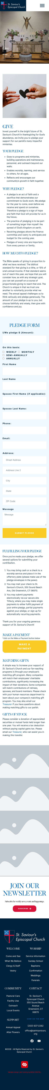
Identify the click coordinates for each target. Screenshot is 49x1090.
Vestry (13, 970)
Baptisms (35, 965)
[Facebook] (32, 1040)
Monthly (28, 352)
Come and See (13, 956)
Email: (6, 438)
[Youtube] (39, 1040)
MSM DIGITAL (35, 1072)
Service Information (35, 956)
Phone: (7, 423)
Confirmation (35, 970)
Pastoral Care (13, 996)
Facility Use (13, 1000)
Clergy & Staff (13, 965)
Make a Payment (24, 646)
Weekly (11, 352)
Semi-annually (16, 355)
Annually (13, 358)
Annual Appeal (13, 1027)
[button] (42, 5)
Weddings (35, 975)
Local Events (13, 1010)
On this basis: (11, 347)
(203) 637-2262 (36, 1025)
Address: (8, 453)
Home (5, 54)
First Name (9, 364)
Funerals (35, 980)
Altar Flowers (13, 1032)
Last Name (9, 379)
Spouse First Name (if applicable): (24, 394)
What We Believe (13, 961)
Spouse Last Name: (15, 408)
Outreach (13, 1005)
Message (8, 509)
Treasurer (7, 704)
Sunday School (35, 961)
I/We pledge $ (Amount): (18, 332)
